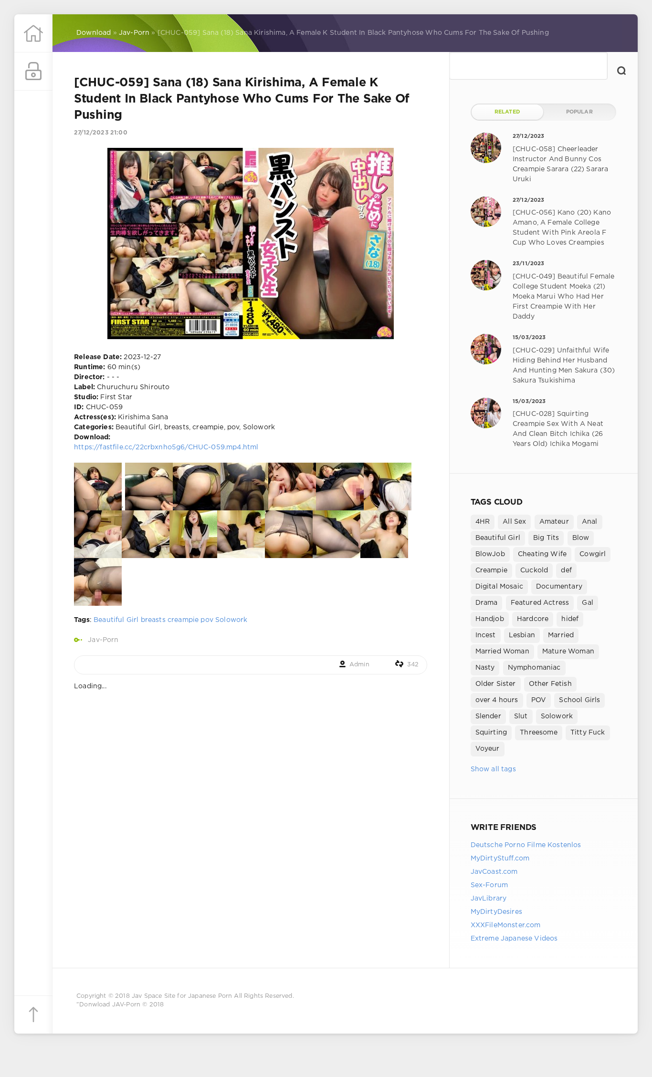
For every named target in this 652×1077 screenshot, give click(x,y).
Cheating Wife (542, 554)
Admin (359, 664)
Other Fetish (550, 684)
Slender (488, 716)
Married (561, 635)
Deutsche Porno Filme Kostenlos (526, 845)
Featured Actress (540, 603)
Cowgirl (592, 554)
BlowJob (490, 554)
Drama (486, 603)
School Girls (579, 700)
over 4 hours (496, 700)
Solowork (231, 620)
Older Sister (495, 684)
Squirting (491, 732)
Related (507, 112)
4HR (482, 522)
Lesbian (522, 635)
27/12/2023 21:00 (100, 132)
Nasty (485, 668)
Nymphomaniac (534, 668)
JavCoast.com (494, 872)
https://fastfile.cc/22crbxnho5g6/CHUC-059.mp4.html (166, 447)
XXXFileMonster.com (506, 925)
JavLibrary (489, 898)
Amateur (554, 522)
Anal (590, 522)
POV (539, 700)
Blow (580, 538)
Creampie (491, 570)
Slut (521, 716)
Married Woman (502, 651)
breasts (153, 620)
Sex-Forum (489, 885)
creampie (183, 620)
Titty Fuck (587, 732)
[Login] (33, 71)
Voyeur (487, 749)
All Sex (514, 522)
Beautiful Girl (116, 620)
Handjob (489, 619)
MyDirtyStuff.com (500, 858)
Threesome (538, 732)
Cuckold (534, 570)
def (566, 570)
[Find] (621, 70)
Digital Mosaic (499, 587)
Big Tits (546, 538)
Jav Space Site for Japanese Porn (182, 996)
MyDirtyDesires (496, 912)
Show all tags (493, 769)
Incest (485, 635)
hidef (569, 619)
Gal (587, 603)
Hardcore (532, 619)
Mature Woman (568, 651)
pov (206, 620)
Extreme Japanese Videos (514, 939)
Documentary (559, 587)
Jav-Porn (103, 640)
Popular (579, 112)
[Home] (33, 33)
